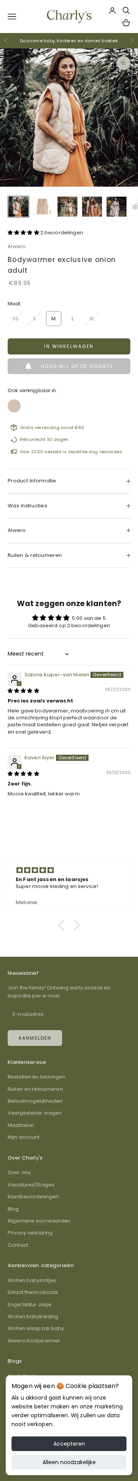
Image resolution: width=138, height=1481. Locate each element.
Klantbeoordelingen (33, 1196)
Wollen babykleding (33, 1316)
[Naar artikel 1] (18, 206)
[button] (24, 232)
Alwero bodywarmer (34, 1340)
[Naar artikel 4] (92, 206)
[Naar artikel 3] (67, 206)
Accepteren (69, 1444)
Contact (18, 1245)
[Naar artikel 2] (43, 206)
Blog (13, 1209)
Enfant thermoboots (33, 1292)
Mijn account (24, 1137)
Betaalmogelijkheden (35, 1101)
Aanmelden (34, 1038)
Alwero (17, 246)
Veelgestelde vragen (35, 1113)
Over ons (19, 1172)
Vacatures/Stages (31, 1184)
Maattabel (21, 1125)
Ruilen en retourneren (35, 1089)
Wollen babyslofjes (32, 1280)
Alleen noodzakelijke (69, 1462)
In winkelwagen (69, 346)
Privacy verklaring (30, 1232)
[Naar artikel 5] (116, 206)
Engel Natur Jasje (29, 1304)
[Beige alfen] (14, 403)
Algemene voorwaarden (39, 1220)
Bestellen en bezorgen (37, 1076)
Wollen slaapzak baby (36, 1328)
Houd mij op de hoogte (77, 366)
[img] (23, 690)
